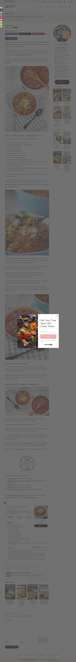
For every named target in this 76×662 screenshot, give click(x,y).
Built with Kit (48, 344)
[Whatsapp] (1, 24)
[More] (1, 26)
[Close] (57, 316)
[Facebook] (1, 8)
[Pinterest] (1, 17)
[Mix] (1, 22)
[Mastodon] (1, 19)
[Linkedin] (1, 15)
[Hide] (0, 28)
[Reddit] (1, 12)
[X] (1, 10)
